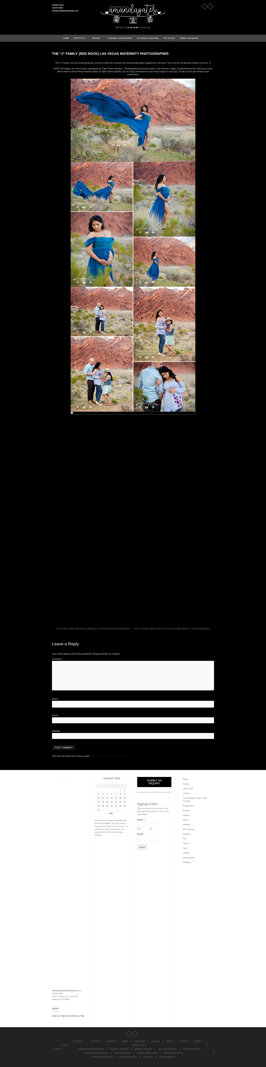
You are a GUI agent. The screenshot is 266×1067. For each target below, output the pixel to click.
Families (186, 810)
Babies (185, 779)
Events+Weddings (122, 1053)
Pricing (96, 38)
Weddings (187, 862)
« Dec (110, 813)
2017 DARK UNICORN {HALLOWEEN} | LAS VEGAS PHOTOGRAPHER (91, 629)
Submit (142, 847)
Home (66, 38)
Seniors (186, 843)
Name (55, 699)
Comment (57, 659)
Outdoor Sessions (191, 1049)
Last (150, 829)
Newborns (187, 834)
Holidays (186, 815)
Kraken (186, 820)
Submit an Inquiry (189, 38)
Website (56, 731)
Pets (185, 839)
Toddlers (186, 853)
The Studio (169, 38)
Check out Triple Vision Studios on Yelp (68, 1016)
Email (55, 715)
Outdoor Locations (147, 38)
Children (186, 793)
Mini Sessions (188, 829)
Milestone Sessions (167, 1049)
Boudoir (186, 784)
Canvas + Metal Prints (147, 1053)
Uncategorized (188, 858)
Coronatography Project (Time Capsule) (195, 799)
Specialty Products (173, 1053)
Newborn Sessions (143, 1049)
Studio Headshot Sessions (95, 1053)
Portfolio (79, 38)
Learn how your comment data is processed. (112, 756)
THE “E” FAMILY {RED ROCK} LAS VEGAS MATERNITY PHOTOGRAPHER (172, 629)
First (139, 829)
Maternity (186, 825)
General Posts (139, 1045)
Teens (185, 848)
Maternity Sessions (119, 1049)
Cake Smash (188, 789)
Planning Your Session (119, 38)
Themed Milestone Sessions (91, 1049)
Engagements (188, 806)
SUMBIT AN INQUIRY (154, 782)
